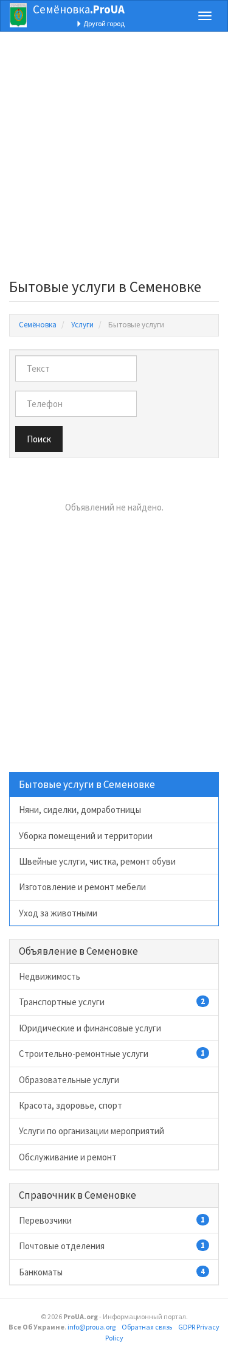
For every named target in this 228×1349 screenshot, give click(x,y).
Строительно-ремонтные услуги (112, 1053)
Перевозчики (112, 1220)
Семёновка (79, 9)
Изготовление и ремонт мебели (82, 887)
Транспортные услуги (112, 1002)
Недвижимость (49, 976)
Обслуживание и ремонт (68, 1157)
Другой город (103, 23)
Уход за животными (58, 913)
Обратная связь (147, 1326)
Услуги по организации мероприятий (91, 1131)
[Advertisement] (114, 158)
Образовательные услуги (69, 1080)
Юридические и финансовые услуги (90, 1028)
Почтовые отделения (112, 1246)
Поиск (39, 439)
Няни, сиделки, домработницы (80, 809)
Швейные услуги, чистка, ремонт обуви (97, 861)
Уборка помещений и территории (86, 836)
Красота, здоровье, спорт (70, 1105)
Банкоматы (112, 1272)
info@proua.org (91, 1326)
